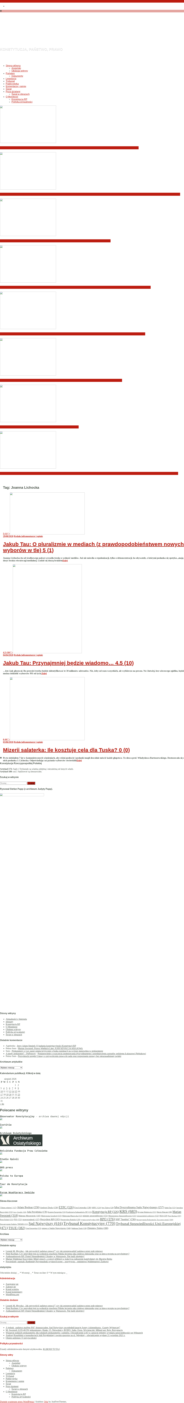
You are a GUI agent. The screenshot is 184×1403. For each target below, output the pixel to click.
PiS (18, 1219)
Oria (46, 1401)
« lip (2, 1104)
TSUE (16, 1228)
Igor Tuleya (108, 1208)
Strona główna (13, 65)
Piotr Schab (7, 1219)
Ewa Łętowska (82, 1208)
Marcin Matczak (164, 1212)
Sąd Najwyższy (46, 1223)
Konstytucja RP (19, 99)
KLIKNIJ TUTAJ (51, 1349)
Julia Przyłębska (37, 1212)
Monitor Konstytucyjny (58, 34)
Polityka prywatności (22, 102)
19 (7, 1094)
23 (19, 1094)
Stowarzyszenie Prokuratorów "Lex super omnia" (154, 1219)
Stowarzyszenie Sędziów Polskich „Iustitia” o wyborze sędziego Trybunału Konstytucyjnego (61, 380)
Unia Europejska (33, 1228)
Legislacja (11, 78)
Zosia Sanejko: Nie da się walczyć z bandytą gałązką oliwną (39, 426)
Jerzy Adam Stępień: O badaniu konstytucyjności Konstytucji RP (46, 1046)
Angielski (16, 68)
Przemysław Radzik (70, 1219)
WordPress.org (12, 1294)
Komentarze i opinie (16, 86)
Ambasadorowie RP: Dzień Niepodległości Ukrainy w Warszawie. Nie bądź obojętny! (55, 240)
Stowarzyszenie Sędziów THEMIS (14, 1224)
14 (13, 1091)
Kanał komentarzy (14, 1292)
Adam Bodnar (28, 1207)
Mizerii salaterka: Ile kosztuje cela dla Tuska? (66, 750)
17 (1, 1094)
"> (6, 533)
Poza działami (13, 91)
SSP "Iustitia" (125, 1219)
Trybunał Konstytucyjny (89, 1223)
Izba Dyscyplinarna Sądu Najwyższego (139, 1207)
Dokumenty (17, 76)
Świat (9, 89)
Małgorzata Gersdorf (51, 1216)
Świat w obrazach (21, 94)
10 (1, 1091)
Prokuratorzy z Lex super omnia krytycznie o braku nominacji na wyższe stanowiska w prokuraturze (57, 1051)
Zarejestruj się (12, 1284)
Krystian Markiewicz (147, 1212)
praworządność (31, 1219)
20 (10, 1094)
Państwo (10, 73)
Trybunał (10, 81)
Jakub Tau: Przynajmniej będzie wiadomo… (68, 663)
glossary (9, 1021)
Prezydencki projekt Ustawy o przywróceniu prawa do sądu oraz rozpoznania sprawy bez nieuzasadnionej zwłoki (69, 1056)
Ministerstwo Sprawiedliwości (122, 1216)
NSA (163, 1216)
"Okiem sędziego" (8, 1208)
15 (16, 1091)
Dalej (65, 560)
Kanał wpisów (12, 1289)
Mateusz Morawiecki (30, 1216)
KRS (128, 1211)
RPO (107, 1219)
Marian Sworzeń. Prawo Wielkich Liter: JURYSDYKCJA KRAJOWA (50, 1048)
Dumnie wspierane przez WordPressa (17, 1401)
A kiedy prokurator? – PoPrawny (21, 1053)
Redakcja (18, 536)
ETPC (66, 1207)
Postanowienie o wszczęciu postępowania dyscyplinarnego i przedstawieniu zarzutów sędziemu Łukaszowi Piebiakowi (92, 1053)
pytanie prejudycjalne (90, 1219)
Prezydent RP (50, 1219)
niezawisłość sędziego (148, 1216)
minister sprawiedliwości (95, 1216)
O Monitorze (12, 96)
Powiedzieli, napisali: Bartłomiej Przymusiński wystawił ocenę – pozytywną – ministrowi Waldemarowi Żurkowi (72, 333)
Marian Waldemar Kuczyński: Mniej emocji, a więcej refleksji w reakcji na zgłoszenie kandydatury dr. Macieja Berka (75, 287)
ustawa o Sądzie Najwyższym (56, 1228)
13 (10, 1091)
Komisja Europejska (57, 1212)
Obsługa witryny (20, 71)
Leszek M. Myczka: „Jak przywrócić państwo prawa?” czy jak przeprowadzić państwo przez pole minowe (69, 147)
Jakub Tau (170, 1208)
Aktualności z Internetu (16, 1019)
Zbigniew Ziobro (97, 1228)
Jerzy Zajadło (19, 1212)
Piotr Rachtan (174, 1216)
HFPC (96, 1208)
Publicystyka (12, 84)
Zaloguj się (11, 1286)
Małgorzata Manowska (72, 1216)
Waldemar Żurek (79, 1228)
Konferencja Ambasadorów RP (79, 1212)
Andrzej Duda (49, 1207)
